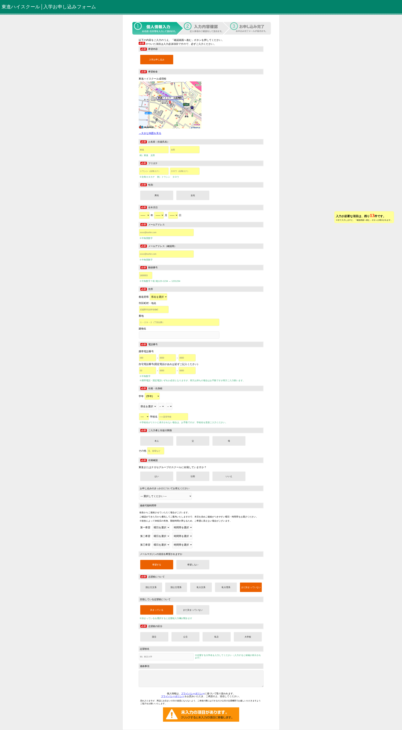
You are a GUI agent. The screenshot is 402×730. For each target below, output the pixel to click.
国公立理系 (176, 587)
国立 (154, 637)
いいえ (229, 476)
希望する (156, 564)
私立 (216, 637)
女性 (193, 195)
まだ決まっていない (251, 587)
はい (157, 476)
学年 (141, 396)
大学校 (247, 637)
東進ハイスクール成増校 (152, 78)
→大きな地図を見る (150, 133)
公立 (185, 637)
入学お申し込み (156, 59)
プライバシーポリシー (193, 693)
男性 (157, 195)
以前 (193, 476)
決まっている (156, 610)
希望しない (192, 564)
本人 (157, 441)
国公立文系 (151, 587)
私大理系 (226, 587)
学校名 (154, 416)
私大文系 (201, 587)
